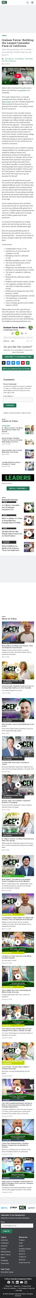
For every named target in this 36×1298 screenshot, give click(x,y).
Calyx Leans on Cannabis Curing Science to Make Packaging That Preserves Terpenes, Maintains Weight (18, 1183)
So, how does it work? (9, 960)
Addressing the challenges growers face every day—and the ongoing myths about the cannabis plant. (17, 845)
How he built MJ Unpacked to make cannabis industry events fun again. (17, 806)
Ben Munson (9, 59)
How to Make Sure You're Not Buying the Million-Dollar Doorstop (16, 991)
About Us (17, 1286)
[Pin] (23, 363)
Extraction (6, 876)
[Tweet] (18, 363)
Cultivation (7, 1025)
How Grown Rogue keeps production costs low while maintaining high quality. (17, 730)
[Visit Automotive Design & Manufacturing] (31, 1208)
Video (4, 36)
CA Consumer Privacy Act (26, 1288)
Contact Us (8, 1286)
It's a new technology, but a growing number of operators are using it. (17, 1034)
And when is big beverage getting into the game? (16, 1072)
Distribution (7, 952)
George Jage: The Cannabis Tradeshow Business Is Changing (16, 801)
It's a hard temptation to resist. (12, 690)
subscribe (22, 90)
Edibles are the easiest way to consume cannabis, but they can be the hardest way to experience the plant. (16, 652)
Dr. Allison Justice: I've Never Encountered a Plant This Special (12, 429)
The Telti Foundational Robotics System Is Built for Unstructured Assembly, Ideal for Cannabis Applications (17, 1105)
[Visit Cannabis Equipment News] (22, 1208)
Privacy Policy (26, 1286)
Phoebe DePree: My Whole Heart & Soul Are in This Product (12, 534)
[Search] (27, 2)
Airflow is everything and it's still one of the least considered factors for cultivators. (16, 1150)
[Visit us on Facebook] (8, 1282)
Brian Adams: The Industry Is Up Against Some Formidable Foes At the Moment (16, 880)
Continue (10, 405)
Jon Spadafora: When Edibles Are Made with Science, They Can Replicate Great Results (17, 918)
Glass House (6, 102)
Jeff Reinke (29, 59)
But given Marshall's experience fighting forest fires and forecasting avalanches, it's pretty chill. (18, 768)
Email (3, 1222)
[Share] (8, 363)
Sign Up (6, 1231)
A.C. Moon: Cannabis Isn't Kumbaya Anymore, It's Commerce (10, 507)
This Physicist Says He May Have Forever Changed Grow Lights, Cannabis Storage (17, 1029)
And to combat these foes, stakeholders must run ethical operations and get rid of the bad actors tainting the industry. (17, 886)
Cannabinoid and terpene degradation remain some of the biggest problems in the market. (17, 1189)
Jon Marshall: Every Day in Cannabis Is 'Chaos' (11, 463)
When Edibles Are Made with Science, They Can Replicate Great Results (10, 548)
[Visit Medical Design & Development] (4, 1208)
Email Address (8, 396)
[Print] (4, 363)
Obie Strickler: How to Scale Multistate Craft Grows (12, 451)
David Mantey (19, 59)
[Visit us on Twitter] (13, 1282)
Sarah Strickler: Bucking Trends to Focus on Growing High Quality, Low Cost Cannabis (12, 440)
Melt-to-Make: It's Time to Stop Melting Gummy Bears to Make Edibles (12, 520)
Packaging (6, 1100)
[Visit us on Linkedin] (17, 1282)
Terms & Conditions (10, 1288)
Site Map (19, 1290)
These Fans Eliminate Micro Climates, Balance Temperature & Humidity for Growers (15, 1145)
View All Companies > (18, 488)
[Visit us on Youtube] (21, 1282)
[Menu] (32, 2)
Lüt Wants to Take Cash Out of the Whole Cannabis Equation (16, 957)
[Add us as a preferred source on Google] (28, 363)
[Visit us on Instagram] (25, 1282)
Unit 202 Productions (9, 61)
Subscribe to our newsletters (18, 357)
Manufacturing (8, 914)
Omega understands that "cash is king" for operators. (16, 996)
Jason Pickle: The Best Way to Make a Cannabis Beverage (15, 1068)
